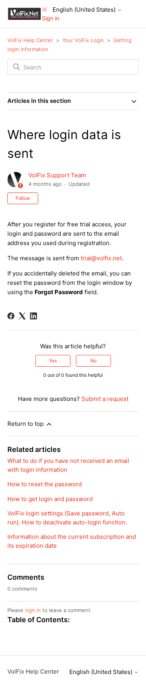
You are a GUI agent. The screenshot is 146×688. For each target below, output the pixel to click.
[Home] (24, 13)
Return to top (26, 423)
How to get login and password (50, 499)
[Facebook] (10, 315)
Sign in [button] (50, 18)
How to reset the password (44, 484)
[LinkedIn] (33, 315)
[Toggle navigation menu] (44, 9)
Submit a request (104, 398)
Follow (23, 198)
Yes (53, 360)
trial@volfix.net (101, 258)
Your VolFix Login (83, 40)
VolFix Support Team (57, 175)
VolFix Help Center (30, 40)
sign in (33, 610)
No (93, 360)
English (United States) (85, 9)
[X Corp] (22, 315)
